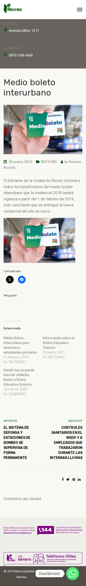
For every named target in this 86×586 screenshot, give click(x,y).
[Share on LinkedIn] (79, 479)
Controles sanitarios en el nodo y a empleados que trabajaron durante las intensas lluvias (66, 443)
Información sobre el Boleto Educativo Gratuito (59, 342)
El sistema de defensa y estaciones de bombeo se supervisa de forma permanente (17, 443)
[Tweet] (68, 479)
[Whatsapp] (72, 573)
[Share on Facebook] (63, 479)
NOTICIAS (49, 162)
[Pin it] (73, 479)
